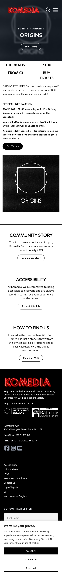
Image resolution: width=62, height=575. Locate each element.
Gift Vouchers (11, 469)
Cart (6, 491)
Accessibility (10, 464)
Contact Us (9, 482)
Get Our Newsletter (18, 509)
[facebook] (7, 448)
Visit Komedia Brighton (16, 496)
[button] (48, 10)
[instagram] (13, 448)
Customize (31, 559)
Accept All (31, 550)
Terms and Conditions (15, 478)
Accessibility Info (31, 306)
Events (23, 28)
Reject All (31, 568)
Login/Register (11, 487)
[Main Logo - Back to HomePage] (19, 10)
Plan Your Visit (31, 358)
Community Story (31, 257)
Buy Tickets (31, 46)
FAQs (6, 473)
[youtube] (19, 448)
